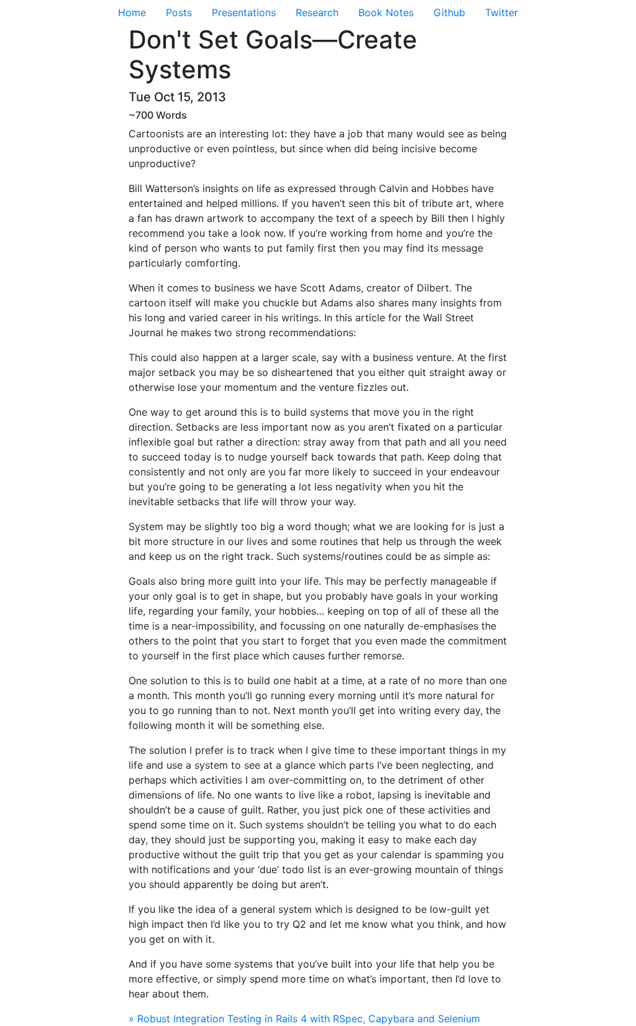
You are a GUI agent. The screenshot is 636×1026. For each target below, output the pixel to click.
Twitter (501, 12)
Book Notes (386, 12)
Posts (179, 12)
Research (317, 12)
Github (449, 12)
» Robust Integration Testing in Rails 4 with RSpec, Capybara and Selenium (304, 1018)
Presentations (244, 12)
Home (132, 12)
